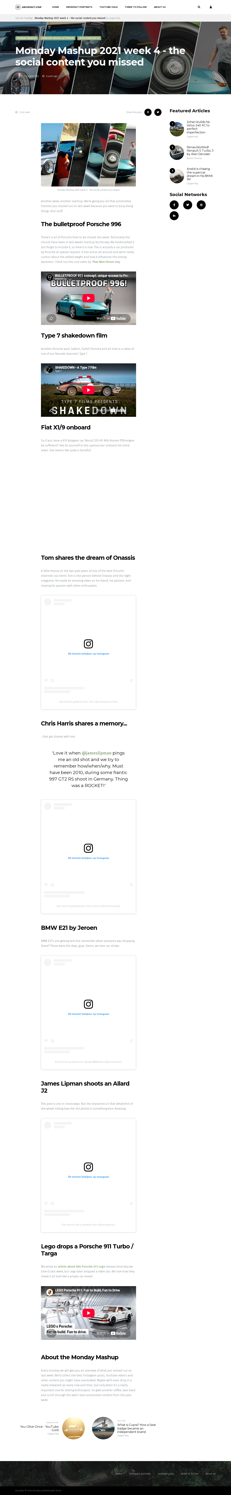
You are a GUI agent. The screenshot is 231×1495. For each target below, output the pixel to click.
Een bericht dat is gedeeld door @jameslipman (88, 1224)
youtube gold (109, 7)
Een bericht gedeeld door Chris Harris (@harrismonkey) (88, 906)
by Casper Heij (113, 18)
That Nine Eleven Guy (106, 262)
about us (160, 7)
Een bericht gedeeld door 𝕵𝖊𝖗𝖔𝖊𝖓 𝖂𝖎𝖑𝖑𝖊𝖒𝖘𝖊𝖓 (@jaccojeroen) (88, 1061)
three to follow (136, 7)
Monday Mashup (27, 38)
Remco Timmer (194, 158)
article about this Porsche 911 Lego (81, 1266)
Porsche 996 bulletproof (57, 38)
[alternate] (210, 7)
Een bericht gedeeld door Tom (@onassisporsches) (88, 701)
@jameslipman (97, 753)
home (55, 7)
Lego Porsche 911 (89, 38)
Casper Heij (32, 76)
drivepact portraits (79, 7)
